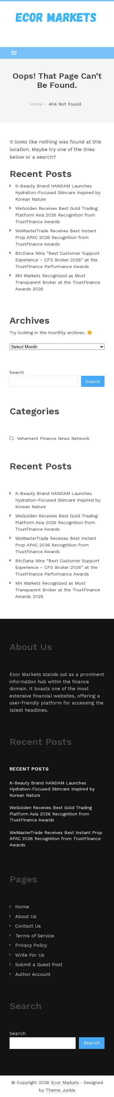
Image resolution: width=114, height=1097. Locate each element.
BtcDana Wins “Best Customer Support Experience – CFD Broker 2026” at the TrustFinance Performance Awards (57, 260)
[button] (57, 53)
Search (17, 372)
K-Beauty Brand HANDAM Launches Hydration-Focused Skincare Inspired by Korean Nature (57, 192)
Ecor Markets (65, 1082)
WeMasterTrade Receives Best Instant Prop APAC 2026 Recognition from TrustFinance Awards (55, 237)
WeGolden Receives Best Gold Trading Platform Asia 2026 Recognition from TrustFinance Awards (56, 215)
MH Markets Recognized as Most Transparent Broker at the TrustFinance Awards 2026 (57, 282)
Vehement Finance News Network (53, 438)
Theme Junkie (60, 1090)
